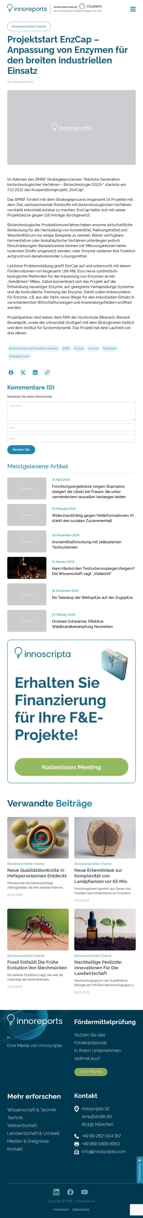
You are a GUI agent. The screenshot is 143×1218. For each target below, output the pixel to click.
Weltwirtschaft (22, 1125)
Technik (15, 1117)
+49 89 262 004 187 (101, 1136)
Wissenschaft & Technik (31, 1109)
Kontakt (15, 1149)
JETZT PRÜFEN (91, 1072)
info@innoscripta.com (104, 1151)
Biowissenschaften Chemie (29, 26)
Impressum (61, 1209)
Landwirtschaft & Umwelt (33, 1133)
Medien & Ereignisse (28, 1141)
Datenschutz (81, 1209)
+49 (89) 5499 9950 (101, 1143)
